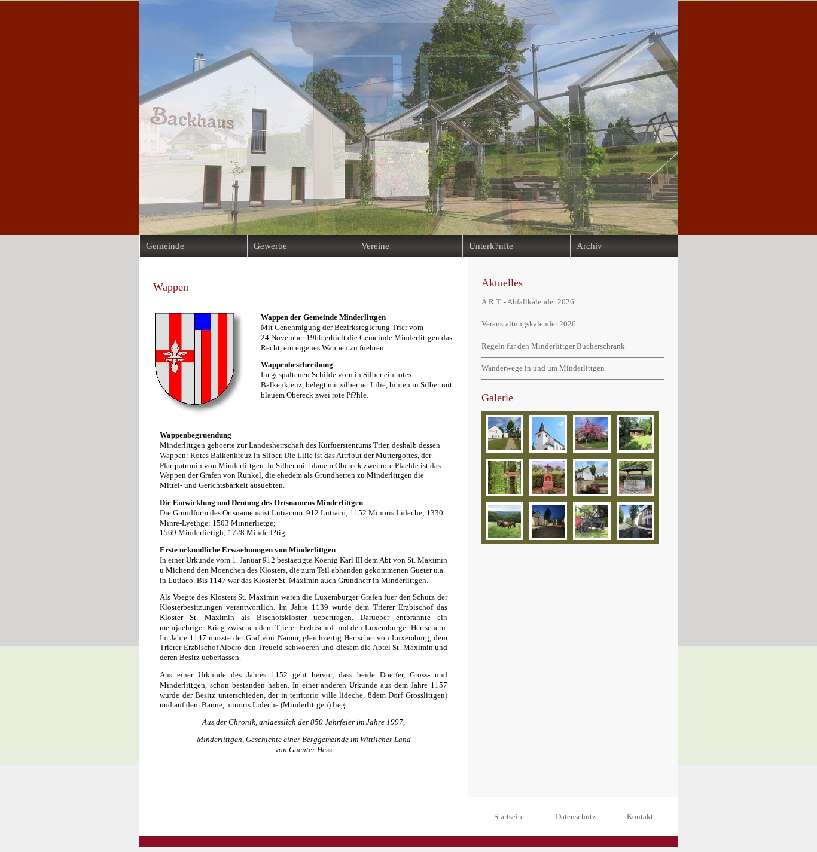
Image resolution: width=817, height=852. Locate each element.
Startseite (509, 816)
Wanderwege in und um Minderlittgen (543, 368)
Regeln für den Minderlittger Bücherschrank (553, 345)
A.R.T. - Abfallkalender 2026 (527, 301)
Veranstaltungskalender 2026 (528, 323)
